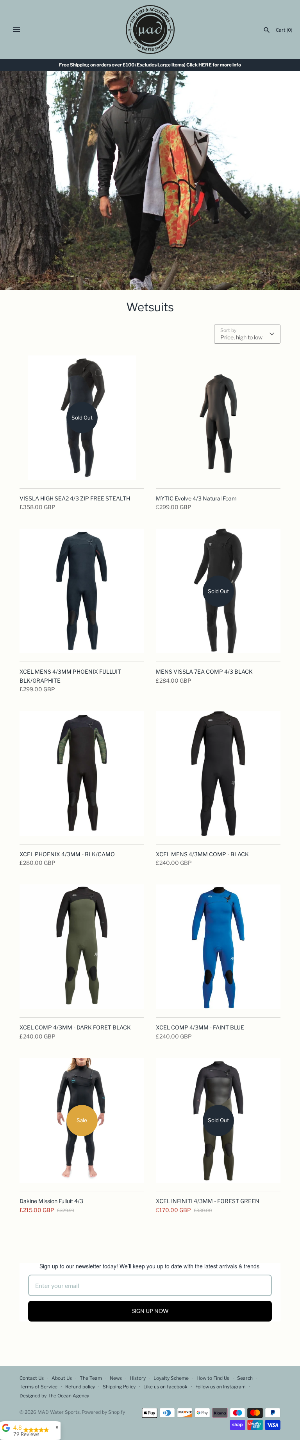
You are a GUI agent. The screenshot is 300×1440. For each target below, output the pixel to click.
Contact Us (32, 1378)
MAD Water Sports (59, 1412)
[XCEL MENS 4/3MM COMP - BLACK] (218, 773)
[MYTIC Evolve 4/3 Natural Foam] (218, 417)
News (116, 1378)
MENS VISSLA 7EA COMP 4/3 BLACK (204, 671)
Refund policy (80, 1387)
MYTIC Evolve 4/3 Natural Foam (196, 498)
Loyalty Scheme (171, 1378)
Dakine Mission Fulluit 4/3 (51, 1201)
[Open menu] (16, 29)
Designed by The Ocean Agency (54, 1396)
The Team (91, 1378)
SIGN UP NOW (150, 1310)
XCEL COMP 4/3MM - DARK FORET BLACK (75, 1027)
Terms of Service (38, 1387)
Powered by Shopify (103, 1412)
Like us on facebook (165, 1387)
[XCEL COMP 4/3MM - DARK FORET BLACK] (82, 946)
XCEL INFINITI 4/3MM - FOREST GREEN (207, 1201)
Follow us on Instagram (220, 1387)
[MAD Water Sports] (150, 29)
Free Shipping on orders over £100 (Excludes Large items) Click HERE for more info (150, 65)
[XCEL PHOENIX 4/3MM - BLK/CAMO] (82, 773)
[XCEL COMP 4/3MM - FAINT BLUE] (218, 946)
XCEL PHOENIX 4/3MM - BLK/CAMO (67, 854)
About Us (62, 1378)
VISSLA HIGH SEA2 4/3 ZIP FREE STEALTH (75, 498)
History (138, 1378)
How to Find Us (212, 1378)
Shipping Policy (119, 1387)
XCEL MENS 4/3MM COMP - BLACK (202, 854)
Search (245, 1378)
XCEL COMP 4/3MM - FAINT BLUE (200, 1027)
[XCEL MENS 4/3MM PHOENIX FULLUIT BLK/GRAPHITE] (82, 591)
